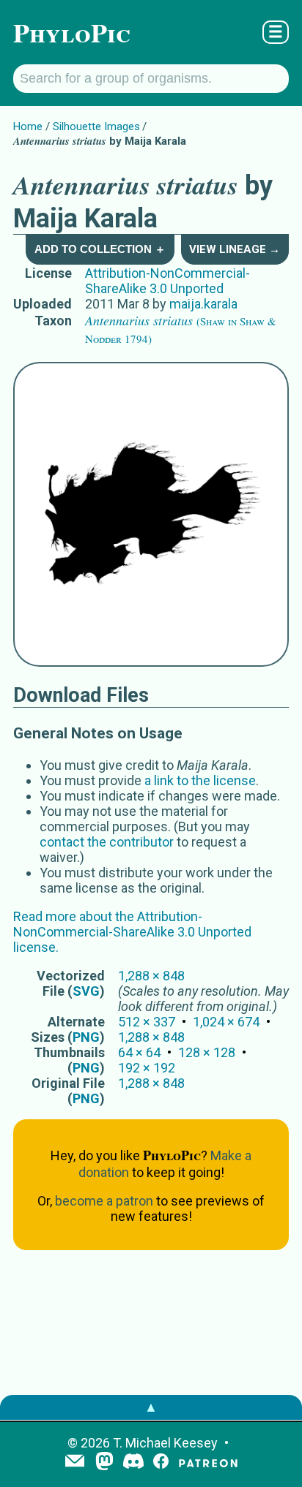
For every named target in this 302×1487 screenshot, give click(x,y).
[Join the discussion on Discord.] (133, 1462)
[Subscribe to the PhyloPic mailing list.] (75, 1462)
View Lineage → (234, 249)
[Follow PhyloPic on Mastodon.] (104, 1462)
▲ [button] (151, 1407)
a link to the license (200, 780)
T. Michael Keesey (165, 1442)
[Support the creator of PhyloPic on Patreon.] (208, 1462)
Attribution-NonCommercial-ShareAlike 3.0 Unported (167, 280)
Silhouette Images (96, 126)
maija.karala (203, 303)
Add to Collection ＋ (100, 249)
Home (28, 126)
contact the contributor (107, 842)
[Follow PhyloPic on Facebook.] (161, 1462)
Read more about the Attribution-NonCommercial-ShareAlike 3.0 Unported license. (132, 932)
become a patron (104, 1200)
